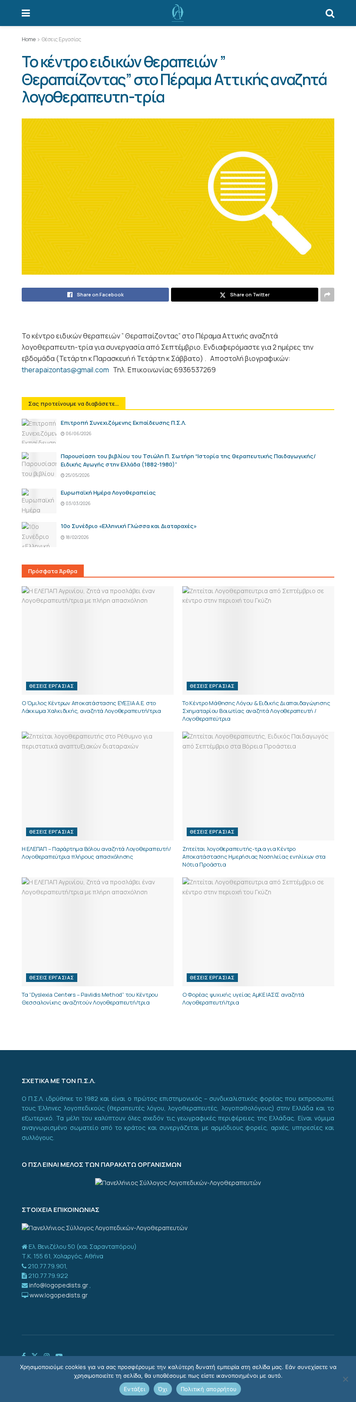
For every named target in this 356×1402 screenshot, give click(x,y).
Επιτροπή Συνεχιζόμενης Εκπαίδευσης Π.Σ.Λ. (123, 423)
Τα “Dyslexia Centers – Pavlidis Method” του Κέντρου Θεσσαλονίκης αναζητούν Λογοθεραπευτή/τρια (90, 998)
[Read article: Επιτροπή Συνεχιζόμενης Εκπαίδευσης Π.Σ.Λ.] (39, 431)
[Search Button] (330, 13)
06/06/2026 (78, 433)
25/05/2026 (77, 475)
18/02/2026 (77, 537)
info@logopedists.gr (59, 1285)
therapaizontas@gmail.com (65, 369)
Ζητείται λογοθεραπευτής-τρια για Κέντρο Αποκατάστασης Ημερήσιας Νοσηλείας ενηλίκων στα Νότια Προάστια (254, 856)
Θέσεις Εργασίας (61, 39)
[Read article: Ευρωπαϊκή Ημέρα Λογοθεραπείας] (39, 501)
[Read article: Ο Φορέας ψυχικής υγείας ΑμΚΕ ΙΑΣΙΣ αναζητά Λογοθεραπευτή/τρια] (258, 931)
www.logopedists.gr (58, 1295)
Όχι (163, 1389)
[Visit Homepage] (177, 13)
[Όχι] (345, 1379)
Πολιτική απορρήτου (209, 1389)
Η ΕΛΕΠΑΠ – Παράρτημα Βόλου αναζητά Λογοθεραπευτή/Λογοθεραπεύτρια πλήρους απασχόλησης (96, 852)
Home (29, 39)
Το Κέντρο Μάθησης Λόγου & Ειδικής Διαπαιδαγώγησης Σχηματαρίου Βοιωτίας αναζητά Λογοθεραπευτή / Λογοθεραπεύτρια (256, 710)
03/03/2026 (78, 503)
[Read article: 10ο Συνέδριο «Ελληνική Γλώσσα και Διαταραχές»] (39, 534)
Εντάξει (134, 1389)
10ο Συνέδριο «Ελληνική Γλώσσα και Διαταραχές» (129, 526)
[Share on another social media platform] (327, 295)
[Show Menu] (26, 13)
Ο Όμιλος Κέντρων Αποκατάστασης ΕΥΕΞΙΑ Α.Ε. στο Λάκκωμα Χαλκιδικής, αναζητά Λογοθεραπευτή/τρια (91, 707)
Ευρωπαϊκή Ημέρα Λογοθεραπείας (108, 492)
